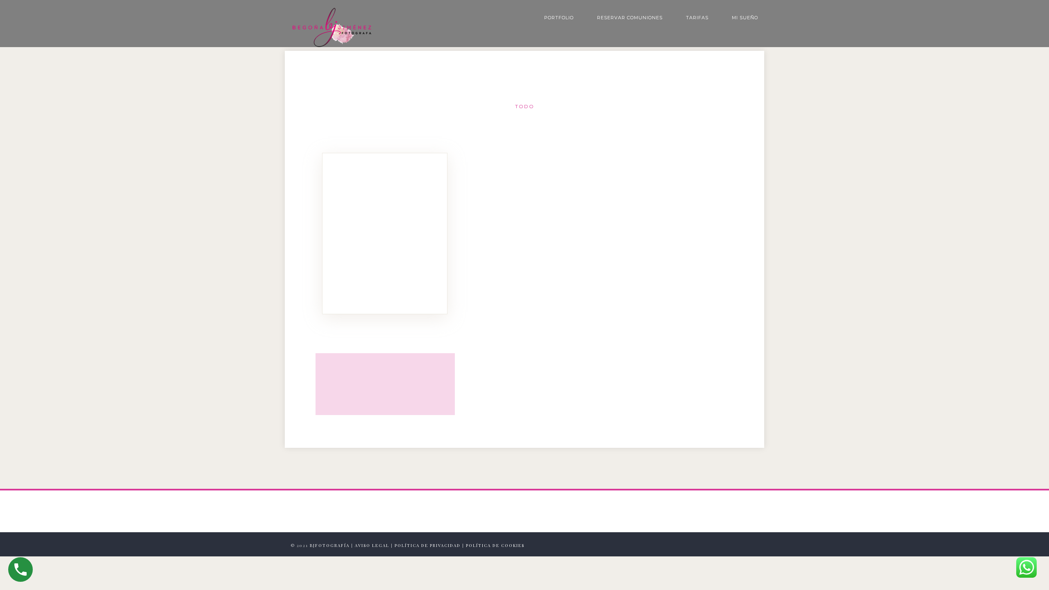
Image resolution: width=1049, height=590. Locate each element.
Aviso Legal (372, 545)
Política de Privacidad (428, 545)
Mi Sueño (745, 17)
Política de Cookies (495, 545)
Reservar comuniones (630, 17)
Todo (524, 106)
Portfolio (559, 17)
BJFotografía (330, 545)
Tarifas (697, 17)
